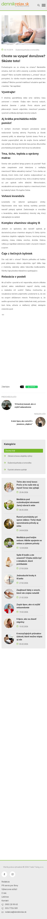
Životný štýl (10, 451)
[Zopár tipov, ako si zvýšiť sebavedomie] (9, 608)
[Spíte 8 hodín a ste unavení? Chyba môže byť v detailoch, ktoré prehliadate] (9, 562)
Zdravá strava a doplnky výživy (20, 456)
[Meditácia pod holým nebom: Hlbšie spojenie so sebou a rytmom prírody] (9, 543)
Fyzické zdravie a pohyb (17, 470)
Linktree (5, 897)
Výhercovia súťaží (9, 889)
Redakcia (6, 882)
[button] (43, 5)
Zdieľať (32, 387)
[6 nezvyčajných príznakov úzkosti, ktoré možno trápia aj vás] (9, 639)
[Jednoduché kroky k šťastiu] (9, 579)
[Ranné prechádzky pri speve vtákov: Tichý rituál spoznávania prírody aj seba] (9, 523)
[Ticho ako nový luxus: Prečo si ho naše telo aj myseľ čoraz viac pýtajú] (9, 487)
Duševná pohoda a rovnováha (27, 50)
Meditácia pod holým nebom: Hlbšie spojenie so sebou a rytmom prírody (29, 540)
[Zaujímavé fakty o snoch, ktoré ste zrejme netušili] (9, 594)
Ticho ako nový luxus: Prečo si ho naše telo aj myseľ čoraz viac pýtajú (28, 485)
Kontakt (5, 900)
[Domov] (15, 4)
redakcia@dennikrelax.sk (15, 912)
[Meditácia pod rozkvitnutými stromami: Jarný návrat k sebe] (9, 504)
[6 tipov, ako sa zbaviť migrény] (9, 623)
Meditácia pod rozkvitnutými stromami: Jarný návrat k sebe (28, 502)
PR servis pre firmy (10, 885)
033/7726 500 (11, 908)
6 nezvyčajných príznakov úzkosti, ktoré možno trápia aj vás (29, 636)
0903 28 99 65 (11, 904)
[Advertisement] (23, 357)
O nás (4, 893)
